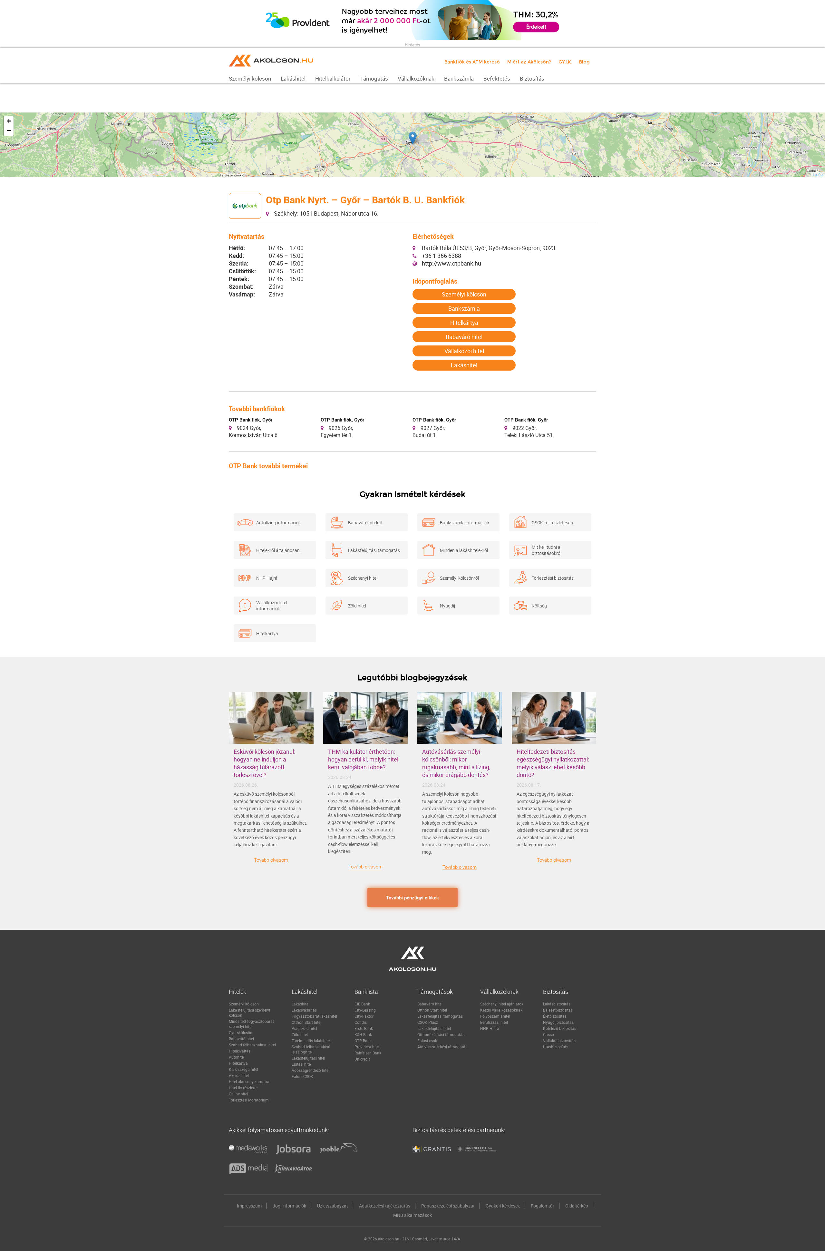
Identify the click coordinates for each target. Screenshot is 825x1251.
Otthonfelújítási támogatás (440, 1034)
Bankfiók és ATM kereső (472, 62)
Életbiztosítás (555, 1016)
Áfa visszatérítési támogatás (442, 1046)
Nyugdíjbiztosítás (558, 1022)
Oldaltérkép (576, 1206)
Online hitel (238, 1093)
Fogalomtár (542, 1206)
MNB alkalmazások (412, 1215)
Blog (584, 62)
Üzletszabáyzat (332, 1206)
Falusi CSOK (302, 1076)
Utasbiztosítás (555, 1046)
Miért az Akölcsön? (529, 62)
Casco (548, 1034)
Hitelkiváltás (239, 1050)
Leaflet (818, 174)
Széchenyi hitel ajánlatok (501, 1003)
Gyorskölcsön (240, 1032)
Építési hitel (302, 1064)
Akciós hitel (239, 1075)
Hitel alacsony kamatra (249, 1081)
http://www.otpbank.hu (451, 263)
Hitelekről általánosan (278, 550)
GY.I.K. (565, 62)
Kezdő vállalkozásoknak (501, 1010)
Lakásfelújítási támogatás (374, 550)
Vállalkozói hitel (464, 351)
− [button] (9, 131)
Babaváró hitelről (365, 522)
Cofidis (360, 1022)
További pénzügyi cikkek (412, 897)
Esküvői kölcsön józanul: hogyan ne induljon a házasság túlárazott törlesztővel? (264, 763)
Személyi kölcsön (464, 294)
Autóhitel (237, 1057)
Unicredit (362, 1059)
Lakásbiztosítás (556, 1003)
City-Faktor (364, 1016)
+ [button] (9, 121)
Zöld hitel (357, 606)
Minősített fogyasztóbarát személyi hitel (251, 1024)
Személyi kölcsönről (459, 578)
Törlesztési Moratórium (249, 1099)
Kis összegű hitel (243, 1069)
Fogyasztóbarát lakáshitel (314, 1016)
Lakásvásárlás (304, 1010)
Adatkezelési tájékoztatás (384, 1206)
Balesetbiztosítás (558, 1010)
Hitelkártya (464, 322)
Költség (539, 606)
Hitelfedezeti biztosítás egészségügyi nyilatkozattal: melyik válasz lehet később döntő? (553, 763)
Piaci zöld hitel (304, 1028)
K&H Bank (363, 1034)
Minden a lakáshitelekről (464, 550)
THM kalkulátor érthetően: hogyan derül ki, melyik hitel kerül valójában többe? (363, 759)
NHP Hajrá (266, 578)
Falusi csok (427, 1040)
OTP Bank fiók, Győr (250, 419)
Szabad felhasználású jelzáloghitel (311, 1049)
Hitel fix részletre (243, 1087)
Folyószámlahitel (495, 1016)
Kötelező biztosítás (559, 1028)
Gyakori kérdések (503, 1206)
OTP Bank (363, 1040)
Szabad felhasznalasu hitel (252, 1044)
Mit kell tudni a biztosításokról (546, 550)
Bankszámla (464, 308)
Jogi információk (289, 1206)
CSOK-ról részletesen (552, 522)
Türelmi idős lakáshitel (311, 1040)
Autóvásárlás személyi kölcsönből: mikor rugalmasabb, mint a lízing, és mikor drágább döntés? (456, 763)
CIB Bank (362, 1003)
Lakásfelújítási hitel (308, 1058)
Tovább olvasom (271, 860)
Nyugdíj (447, 606)
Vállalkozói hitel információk (271, 605)
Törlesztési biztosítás (553, 578)
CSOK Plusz (427, 1022)
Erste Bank (363, 1028)
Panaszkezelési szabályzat (448, 1206)
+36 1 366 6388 (441, 255)
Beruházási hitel (494, 1022)
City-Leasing (365, 1010)
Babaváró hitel (464, 337)
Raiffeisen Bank (367, 1052)
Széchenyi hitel (362, 578)
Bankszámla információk (465, 522)
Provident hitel (367, 1046)
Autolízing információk (278, 522)
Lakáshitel (464, 365)
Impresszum (249, 1206)
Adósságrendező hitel (310, 1070)
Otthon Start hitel (306, 1022)
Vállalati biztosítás (559, 1040)
